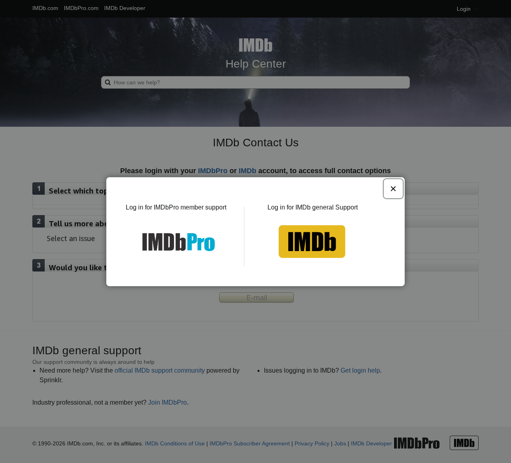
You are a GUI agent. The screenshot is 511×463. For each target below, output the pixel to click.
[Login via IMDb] (324, 241)
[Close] (393, 189)
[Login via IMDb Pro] (165, 242)
